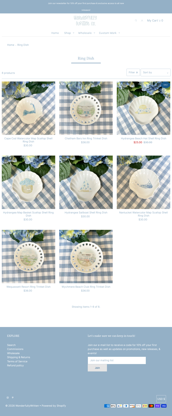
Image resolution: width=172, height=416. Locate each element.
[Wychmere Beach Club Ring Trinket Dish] (86, 256)
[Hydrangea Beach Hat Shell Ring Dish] (143, 108)
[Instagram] (8, 398)
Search (11, 345)
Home (10, 44)
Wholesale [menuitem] (85, 32)
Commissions (15, 349)
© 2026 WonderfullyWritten (22, 405)
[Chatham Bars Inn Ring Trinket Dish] (86, 108)
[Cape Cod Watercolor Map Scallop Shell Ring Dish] (28, 108)
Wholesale (13, 353)
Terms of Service (17, 361)
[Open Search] (136, 20)
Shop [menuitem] (67, 32)
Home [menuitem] (55, 32)
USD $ (161, 399)
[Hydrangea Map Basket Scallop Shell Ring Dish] (28, 182)
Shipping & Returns (18, 357)
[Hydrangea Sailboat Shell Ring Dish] (86, 182)
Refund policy (15, 365)
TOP (167, 412)
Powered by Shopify (54, 405)
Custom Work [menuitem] (108, 32)
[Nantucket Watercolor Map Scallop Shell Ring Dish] (143, 182)
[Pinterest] (12, 398)
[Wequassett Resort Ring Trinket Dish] (28, 256)
